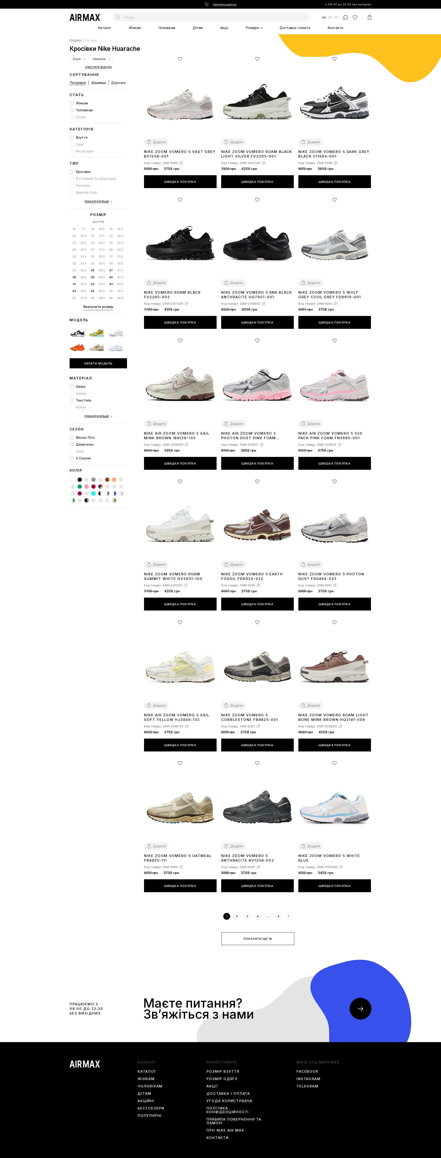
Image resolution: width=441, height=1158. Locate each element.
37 (111, 270)
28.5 (120, 249)
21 (92, 236)
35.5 (83, 270)
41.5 (83, 284)
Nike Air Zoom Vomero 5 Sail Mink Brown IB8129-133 (176, 435)
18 (92, 229)
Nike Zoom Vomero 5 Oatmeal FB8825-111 (178, 858)
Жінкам (135, 28)
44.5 (83, 291)
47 (74, 298)
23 (74, 242)
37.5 (120, 270)
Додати (159, 142)
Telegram (307, 1086)
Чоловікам (166, 28)
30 (92, 256)
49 (111, 298)
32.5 (83, 263)
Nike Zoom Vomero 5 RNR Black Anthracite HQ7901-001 (256, 294)
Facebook (307, 1071)
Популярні (78, 82)
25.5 (120, 242)
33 (92, 263)
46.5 (120, 291)
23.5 (83, 242)
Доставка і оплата (295, 28)
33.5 (102, 263)
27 (92, 249)
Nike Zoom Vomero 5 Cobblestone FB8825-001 (249, 717)
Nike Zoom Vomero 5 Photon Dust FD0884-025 (331, 576)
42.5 (102, 284)
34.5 (120, 263)
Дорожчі (118, 82)
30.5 (102, 256)
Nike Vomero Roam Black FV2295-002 (172, 294)
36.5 (102, 270)
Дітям (198, 28)
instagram (308, 1079)
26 (74, 249)
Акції (224, 28)
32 (74, 263)
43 (111, 284)
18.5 (102, 229)
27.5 (102, 249)
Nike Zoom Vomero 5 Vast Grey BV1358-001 (180, 153)
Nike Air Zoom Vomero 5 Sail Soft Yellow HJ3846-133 (176, 717)
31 (111, 256)
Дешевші (98, 82)
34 (111, 263)
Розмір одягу (222, 1079)
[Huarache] (109, 59)
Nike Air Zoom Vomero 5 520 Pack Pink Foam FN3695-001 (330, 435)
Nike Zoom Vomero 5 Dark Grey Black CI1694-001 (334, 153)
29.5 (83, 256)
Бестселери (151, 1108)
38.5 (83, 277)
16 (74, 229)
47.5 (83, 298)
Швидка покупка (180, 181)
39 (92, 277)
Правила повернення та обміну (233, 1121)
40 (111, 277)
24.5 (102, 242)
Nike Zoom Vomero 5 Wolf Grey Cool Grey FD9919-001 (329, 294)
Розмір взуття (222, 1071)
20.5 (83, 236)
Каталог (104, 28)
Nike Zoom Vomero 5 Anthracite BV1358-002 (247, 858)
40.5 (120, 277)
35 (74, 270)
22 (111, 236)
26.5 (83, 249)
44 (74, 291)
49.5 (120, 298)
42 (92, 284)
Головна (75, 40)
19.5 (120, 229)
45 (92, 291)
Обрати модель (98, 363)
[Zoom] (84, 59)
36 (92, 270)
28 (111, 249)
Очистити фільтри (98, 67)
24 (92, 242)
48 (92, 298)
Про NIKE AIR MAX (225, 1130)
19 (111, 229)
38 (74, 277)
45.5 (102, 291)
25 (111, 242)
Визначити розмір (98, 307)
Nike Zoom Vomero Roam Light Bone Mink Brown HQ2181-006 (333, 717)
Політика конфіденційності (227, 1110)
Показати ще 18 (257, 938)
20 (74, 236)
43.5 (120, 284)
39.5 (102, 277)
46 (111, 291)
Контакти (335, 28)
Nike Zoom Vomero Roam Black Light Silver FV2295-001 (256, 153)
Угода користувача (229, 1101)
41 (74, 284)
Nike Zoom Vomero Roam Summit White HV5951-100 (173, 576)
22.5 (120, 236)
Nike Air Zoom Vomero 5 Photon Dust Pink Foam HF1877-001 (248, 436)
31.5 (120, 256)
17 (83, 229)
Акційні (146, 1101)
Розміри (252, 28)
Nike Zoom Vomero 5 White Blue (329, 858)
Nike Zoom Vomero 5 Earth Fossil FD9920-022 (252, 576)
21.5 (102, 236)
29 (74, 256)
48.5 (102, 298)
